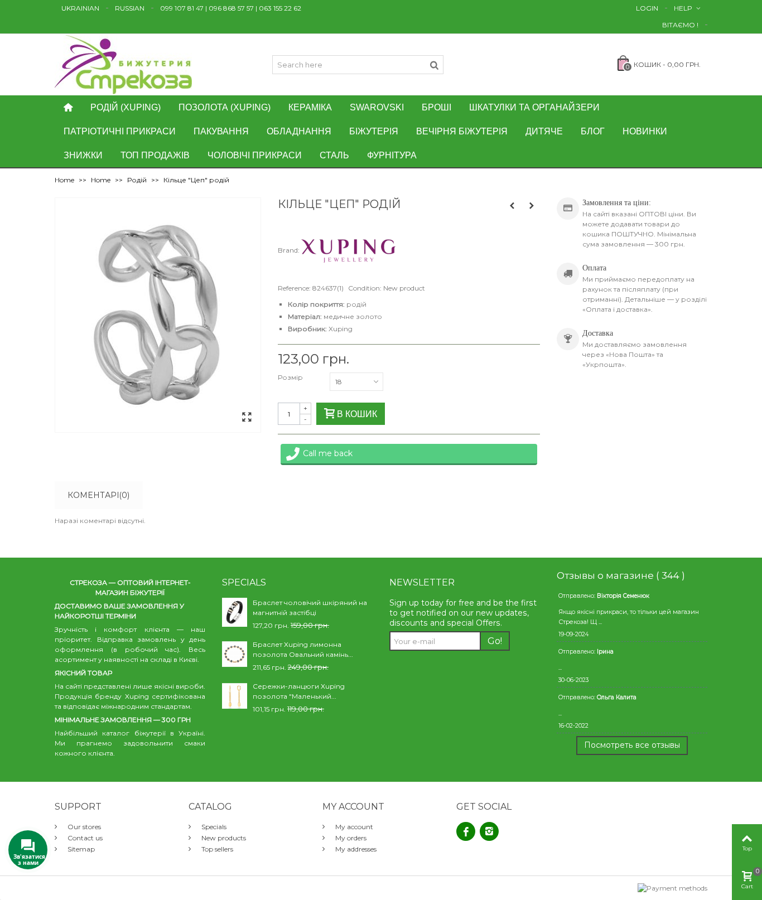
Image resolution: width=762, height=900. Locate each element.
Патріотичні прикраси (120, 131)
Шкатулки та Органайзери (534, 107)
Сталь (334, 155)
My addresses (355, 849)
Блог (593, 131)
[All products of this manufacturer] (348, 250)
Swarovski (377, 107)
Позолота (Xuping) (225, 107)
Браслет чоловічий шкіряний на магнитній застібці (310, 607)
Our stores (83, 826)
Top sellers (216, 849)
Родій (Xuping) (125, 107)
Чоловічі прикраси (255, 155)
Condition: (365, 288)
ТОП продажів (155, 155)
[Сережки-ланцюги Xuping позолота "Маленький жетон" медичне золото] (234, 695)
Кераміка (310, 107)
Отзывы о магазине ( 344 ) (621, 575)
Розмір (291, 377)
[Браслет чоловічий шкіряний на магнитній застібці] (234, 611)
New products (223, 838)
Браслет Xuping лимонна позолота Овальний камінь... (303, 649)
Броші (436, 107)
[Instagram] (489, 831)
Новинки (645, 131)
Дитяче (544, 131)
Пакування (221, 131)
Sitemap (80, 849)
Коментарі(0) (98, 495)
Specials (213, 826)
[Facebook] (465, 831)
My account (353, 826)
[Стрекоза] (123, 64)
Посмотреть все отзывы (632, 745)
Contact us (84, 838)
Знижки (83, 155)
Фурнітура (392, 155)
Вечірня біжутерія (462, 131)
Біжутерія (373, 131)
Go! (495, 641)
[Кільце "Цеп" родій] (246, 418)
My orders (350, 838)
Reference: (294, 288)
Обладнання (299, 131)
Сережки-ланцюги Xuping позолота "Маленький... (299, 691)
